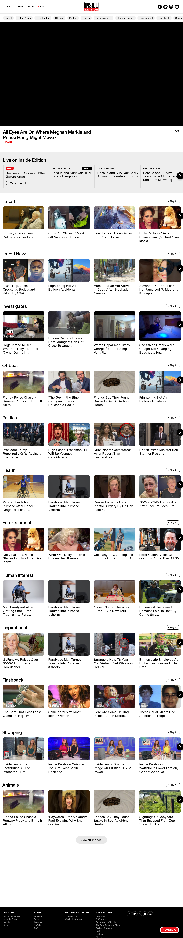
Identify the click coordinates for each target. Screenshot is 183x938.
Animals (10, 785)
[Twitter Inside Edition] (165, 7)
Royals (7, 142)
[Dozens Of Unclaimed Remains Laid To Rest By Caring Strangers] (160, 591)
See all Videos (91, 839)
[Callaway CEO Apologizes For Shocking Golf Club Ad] (114, 539)
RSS (36, 928)
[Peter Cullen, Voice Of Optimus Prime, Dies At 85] (160, 539)
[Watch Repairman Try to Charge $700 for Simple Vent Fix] (114, 326)
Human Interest (125, 18)
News (7, 6)
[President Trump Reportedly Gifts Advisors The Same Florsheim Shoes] (23, 434)
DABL (98, 931)
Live (42, 6)
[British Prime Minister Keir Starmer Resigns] (160, 434)
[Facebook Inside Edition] (160, 7)
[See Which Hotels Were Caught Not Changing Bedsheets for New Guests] (160, 326)
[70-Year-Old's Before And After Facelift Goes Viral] (160, 486)
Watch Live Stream (73, 919)
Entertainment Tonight (106, 922)
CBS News (101, 919)
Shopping (12, 732)
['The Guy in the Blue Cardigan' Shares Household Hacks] (69, 382)
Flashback (164, 18)
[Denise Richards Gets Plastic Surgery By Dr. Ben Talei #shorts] (114, 486)
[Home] (91, 7)
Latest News (24, 18)
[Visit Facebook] (129, 914)
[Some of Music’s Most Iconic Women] (69, 696)
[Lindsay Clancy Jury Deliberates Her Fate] (23, 217)
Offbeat (59, 18)
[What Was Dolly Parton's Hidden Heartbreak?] (69, 539)
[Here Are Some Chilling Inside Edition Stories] (114, 696)
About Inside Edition (12, 916)
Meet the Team (10, 919)
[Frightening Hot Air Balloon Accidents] (69, 270)
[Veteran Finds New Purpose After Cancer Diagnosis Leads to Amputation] (23, 486)
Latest (8, 18)
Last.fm (99, 934)
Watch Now (16, 183)
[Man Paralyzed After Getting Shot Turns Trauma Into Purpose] (23, 591)
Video (31, 6)
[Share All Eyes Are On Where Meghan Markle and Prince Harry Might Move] (177, 131)
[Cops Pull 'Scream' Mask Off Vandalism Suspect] (69, 217)
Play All (174, 201)
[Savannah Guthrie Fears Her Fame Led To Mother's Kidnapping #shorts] (160, 270)
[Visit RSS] (150, 914)
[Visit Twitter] (134, 914)
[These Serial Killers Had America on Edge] (160, 696)
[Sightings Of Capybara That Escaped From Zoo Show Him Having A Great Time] (160, 801)
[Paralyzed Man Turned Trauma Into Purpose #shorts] (69, 486)
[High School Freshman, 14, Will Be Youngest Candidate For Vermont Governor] (69, 434)
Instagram (38, 922)
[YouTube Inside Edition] (177, 7)
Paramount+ (101, 916)
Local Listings (71, 916)
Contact (7, 925)
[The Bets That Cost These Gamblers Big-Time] (23, 696)
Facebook (38, 916)
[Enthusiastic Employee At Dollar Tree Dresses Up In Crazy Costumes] (160, 644)
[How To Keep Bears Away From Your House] (114, 217)
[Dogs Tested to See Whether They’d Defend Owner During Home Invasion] (23, 326)
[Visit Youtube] (145, 914)
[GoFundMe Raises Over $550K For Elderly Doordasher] (23, 644)
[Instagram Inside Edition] (171, 7)
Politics (73, 18)
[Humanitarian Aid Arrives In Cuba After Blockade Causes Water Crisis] (114, 270)
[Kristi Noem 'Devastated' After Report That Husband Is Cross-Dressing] (114, 434)
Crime (20, 6)
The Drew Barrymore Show (108, 925)
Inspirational (146, 18)
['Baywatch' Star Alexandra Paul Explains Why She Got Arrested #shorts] (69, 801)
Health (86, 18)
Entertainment (103, 18)
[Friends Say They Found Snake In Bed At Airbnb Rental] (114, 382)
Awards (6, 922)
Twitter (37, 919)
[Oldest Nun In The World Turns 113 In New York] (114, 591)
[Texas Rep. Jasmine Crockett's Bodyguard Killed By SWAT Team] (23, 270)
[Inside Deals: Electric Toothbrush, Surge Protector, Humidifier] (23, 748)
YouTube (38, 925)
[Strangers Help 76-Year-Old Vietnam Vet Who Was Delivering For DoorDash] (114, 644)
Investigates (42, 18)
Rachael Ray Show (104, 928)
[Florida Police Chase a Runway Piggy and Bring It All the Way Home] (23, 382)
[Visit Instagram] (139, 914)
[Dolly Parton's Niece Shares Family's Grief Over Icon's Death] (160, 217)
